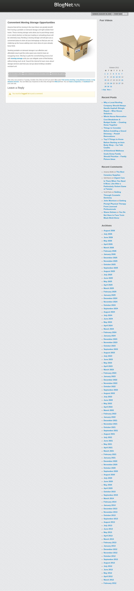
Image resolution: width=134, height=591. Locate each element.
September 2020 (111, 471)
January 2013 (110, 546)
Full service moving (68, 80)
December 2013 (110, 509)
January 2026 (110, 254)
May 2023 (108, 363)
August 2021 (109, 434)
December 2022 (110, 380)
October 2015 (110, 492)
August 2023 (109, 353)
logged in (25, 94)
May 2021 (108, 444)
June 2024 (108, 319)
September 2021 (111, 430)
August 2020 (109, 475)
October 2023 (110, 346)
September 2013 (111, 519)
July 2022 (108, 397)
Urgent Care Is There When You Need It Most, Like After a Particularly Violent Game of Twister (115, 183)
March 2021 (109, 451)
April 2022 (108, 407)
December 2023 (110, 339)
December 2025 (110, 258)
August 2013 (109, 522)
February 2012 (110, 583)
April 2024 (108, 325)
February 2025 (110, 292)
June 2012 (108, 570)
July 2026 (108, 234)
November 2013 (110, 512)
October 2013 (110, 515)
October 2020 (110, 468)
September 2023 (111, 349)
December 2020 (110, 461)
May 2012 (108, 573)
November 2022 (110, 383)
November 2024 (110, 302)
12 (117, 77)
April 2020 (108, 488)
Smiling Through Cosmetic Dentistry (112, 195)
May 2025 (108, 281)
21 (122, 80)
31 (111, 86)
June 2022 (108, 400)
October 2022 (110, 386)
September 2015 (111, 495)
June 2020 (108, 481)
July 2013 (108, 525)
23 (108, 83)
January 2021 (110, 458)
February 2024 (110, 332)
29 (105, 86)
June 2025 (108, 278)
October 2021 (110, 427)
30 (108, 86)
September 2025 (111, 268)
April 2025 (108, 285)
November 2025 (110, 261)
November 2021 (110, 424)
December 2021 (110, 420)
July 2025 (108, 275)
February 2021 (110, 454)
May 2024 (108, 322)
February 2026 (110, 251)
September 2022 (111, 390)
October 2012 (110, 556)
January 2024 (110, 336)
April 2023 (108, 366)
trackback (86, 81)
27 (119, 83)
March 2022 (109, 410)
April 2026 (108, 244)
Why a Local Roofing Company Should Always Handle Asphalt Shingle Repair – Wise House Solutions (115, 108)
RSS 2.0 (57, 81)
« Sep (104, 90)
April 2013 (108, 536)
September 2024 (111, 308)
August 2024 (109, 312)
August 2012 (109, 563)
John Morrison (110, 201)
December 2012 (110, 549)
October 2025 (110, 264)
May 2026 (108, 241)
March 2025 (109, 288)
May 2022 (108, 403)
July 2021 (108, 437)
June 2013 (108, 529)
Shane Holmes (110, 212)
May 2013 (108, 532)
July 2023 (108, 356)
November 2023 (110, 342)
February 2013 (110, 542)
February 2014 (110, 502)
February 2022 (110, 414)
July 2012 (108, 566)
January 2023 (110, 376)
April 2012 (108, 576)
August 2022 (109, 393)
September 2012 (111, 559)
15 (105, 80)
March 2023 (109, 370)
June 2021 (108, 441)
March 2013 (109, 539)
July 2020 (108, 478)
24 (111, 83)
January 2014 (110, 505)
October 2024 (110, 305)
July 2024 (108, 315)
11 (114, 77)
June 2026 (108, 237)
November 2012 (110, 553)
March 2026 (109, 248)
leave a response (75, 81)
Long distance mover (83, 80)
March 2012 (109, 580)
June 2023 (108, 359)
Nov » (109, 90)
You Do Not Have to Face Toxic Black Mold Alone (114, 215)
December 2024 (110, 298)
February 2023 (110, 373)
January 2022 (110, 417)
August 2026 (109, 231)
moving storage (17, 58)
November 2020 (110, 464)
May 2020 (108, 485)
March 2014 (109, 498)
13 (119, 77)
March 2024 (109, 329)
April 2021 (108, 447)
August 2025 (109, 271)
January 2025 (110, 295)
